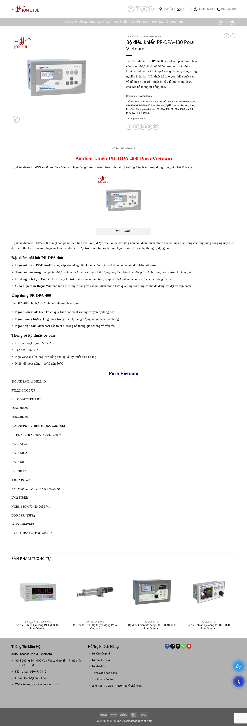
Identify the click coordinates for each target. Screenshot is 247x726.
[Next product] (226, 35)
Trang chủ (70, 21)
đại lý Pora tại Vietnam (177, 105)
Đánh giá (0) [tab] (128, 148)
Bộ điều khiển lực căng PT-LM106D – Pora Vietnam (38, 627)
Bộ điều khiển (152, 36)
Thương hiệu (120, 21)
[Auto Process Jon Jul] (25, 8)
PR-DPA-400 (163, 109)
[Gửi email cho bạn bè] (143, 127)
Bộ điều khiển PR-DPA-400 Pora (176, 101)
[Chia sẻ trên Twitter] (136, 127)
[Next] (235, 601)
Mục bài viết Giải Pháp (143, 21)
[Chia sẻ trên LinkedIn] (156, 127)
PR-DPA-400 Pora (180, 109)
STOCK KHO (176, 21)
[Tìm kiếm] (220, 22)
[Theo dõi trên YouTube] (188, 646)
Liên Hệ (163, 21)
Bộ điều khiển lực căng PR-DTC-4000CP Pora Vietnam (152, 627)
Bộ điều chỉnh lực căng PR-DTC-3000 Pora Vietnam (209, 627)
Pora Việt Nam (133, 109)
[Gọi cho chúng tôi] (183, 646)
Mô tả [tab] (115, 148)
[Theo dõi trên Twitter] (144, 9)
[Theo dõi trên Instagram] (137, 9)
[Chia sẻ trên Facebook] (130, 127)
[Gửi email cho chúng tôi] (151, 9)
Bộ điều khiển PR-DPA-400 (144, 101)
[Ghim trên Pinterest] (149, 127)
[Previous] (11, 601)
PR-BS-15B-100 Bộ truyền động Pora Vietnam (95, 627)
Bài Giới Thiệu (87, 21)
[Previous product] (232, 35)
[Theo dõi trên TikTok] (172, 646)
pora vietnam (148, 109)
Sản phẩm (104, 21)
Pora (191, 105)
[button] (232, 22)
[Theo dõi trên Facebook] (131, 9)
